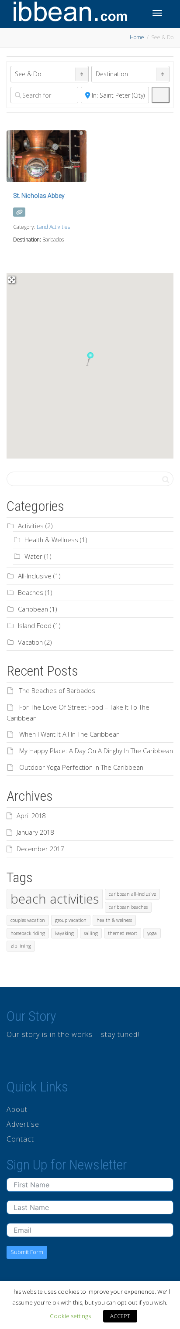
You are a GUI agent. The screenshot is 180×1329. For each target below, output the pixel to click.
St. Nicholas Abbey (39, 195)
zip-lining (20, 946)
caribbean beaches (128, 907)
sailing (91, 933)
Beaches (30, 592)
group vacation (71, 920)
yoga (152, 933)
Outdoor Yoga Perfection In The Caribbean (81, 767)
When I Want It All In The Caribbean (69, 734)
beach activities (54, 899)
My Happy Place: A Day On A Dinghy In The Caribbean (96, 750)
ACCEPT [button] (120, 1316)
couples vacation (27, 920)
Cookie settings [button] (70, 1316)
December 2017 (40, 848)
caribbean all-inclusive (132, 894)
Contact (20, 1139)
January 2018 (35, 832)
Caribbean (33, 609)
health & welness (114, 920)
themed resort (122, 933)
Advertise (23, 1124)
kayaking (64, 933)
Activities (31, 525)
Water (33, 556)
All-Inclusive (35, 575)
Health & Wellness (51, 539)
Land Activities (53, 227)
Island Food (35, 625)
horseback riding (27, 933)
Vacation (30, 642)
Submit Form (26, 1252)
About (17, 1109)
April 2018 (31, 815)
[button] (90, 359)
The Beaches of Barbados (57, 690)
